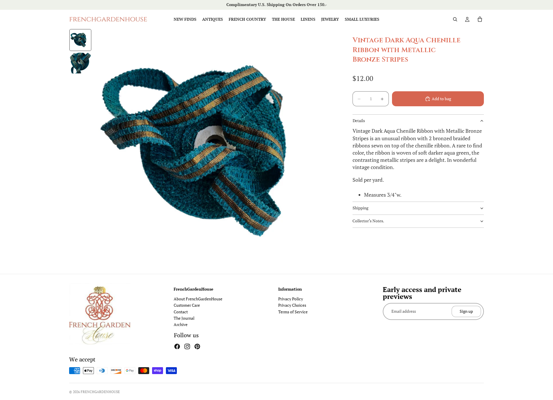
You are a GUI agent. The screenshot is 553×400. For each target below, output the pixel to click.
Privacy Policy (290, 299)
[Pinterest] (197, 346)
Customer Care (187, 305)
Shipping (360, 208)
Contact (181, 311)
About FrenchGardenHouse (198, 299)
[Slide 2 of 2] (80, 63)
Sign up (466, 311)
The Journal (184, 318)
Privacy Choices (292, 305)
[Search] (455, 19)
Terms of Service (293, 311)
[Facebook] (177, 346)
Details (359, 121)
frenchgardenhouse (100, 392)
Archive (181, 324)
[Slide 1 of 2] (80, 40)
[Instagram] (187, 346)
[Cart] (480, 19)
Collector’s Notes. (368, 221)
